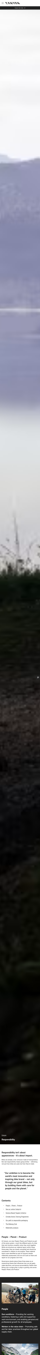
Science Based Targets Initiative (16, 1213)
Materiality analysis (12, 1228)
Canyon (4, 1135)
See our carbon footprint (13, 1209)
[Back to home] (12, 3)
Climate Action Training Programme (17, 1217)
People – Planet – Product (14, 1205)
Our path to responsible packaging (17, 1220)
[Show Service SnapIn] (38, 678)
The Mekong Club (11, 1224)
